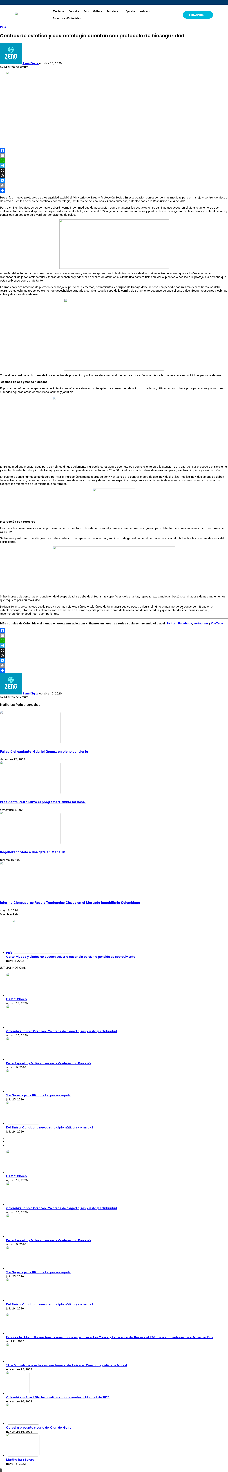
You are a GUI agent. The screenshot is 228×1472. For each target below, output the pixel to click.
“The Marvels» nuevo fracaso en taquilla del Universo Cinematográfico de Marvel (66, 1365)
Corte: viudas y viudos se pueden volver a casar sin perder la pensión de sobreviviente (70, 957)
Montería (58, 11)
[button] (113, 11)
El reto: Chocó (16, 999)
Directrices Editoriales (67, 18)
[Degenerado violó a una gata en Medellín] (30, 844)
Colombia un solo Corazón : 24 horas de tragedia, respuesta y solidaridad (61, 1031)
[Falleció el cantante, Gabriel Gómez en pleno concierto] (30, 744)
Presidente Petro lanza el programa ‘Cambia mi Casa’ (43, 802)
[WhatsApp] (114, 160)
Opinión (130, 11)
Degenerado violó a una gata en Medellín (32, 852)
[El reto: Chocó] (23, 995)
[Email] (114, 155)
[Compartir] (114, 190)
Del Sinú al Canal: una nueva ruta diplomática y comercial (49, 1127)
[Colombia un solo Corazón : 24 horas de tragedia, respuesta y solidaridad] (23, 1027)
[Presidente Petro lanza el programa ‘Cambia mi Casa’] (30, 794)
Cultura (97, 11)
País (86, 11)
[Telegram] (114, 165)
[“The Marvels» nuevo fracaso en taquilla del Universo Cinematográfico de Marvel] (23, 1361)
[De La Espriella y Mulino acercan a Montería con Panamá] (23, 1059)
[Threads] (114, 175)
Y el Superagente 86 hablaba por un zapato (38, 1095)
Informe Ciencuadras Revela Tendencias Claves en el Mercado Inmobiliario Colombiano (70, 903)
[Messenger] (114, 180)
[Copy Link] (114, 185)
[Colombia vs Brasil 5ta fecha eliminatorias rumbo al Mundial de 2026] (17, 1393)
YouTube (217, 623)
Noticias (144, 11)
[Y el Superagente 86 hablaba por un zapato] (23, 1091)
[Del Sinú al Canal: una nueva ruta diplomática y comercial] (23, 1123)
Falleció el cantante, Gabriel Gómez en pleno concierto (44, 751)
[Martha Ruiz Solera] (23, 1455)
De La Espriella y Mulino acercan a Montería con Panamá (48, 1063)
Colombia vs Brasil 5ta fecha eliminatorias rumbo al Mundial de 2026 (58, 1397)
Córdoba (74, 11)
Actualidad (113, 11)
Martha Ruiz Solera (20, 1460)
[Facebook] (114, 150)
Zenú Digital (30, 63)
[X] (114, 170)
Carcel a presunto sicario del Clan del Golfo (38, 1428)
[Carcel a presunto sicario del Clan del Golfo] (23, 1423)
